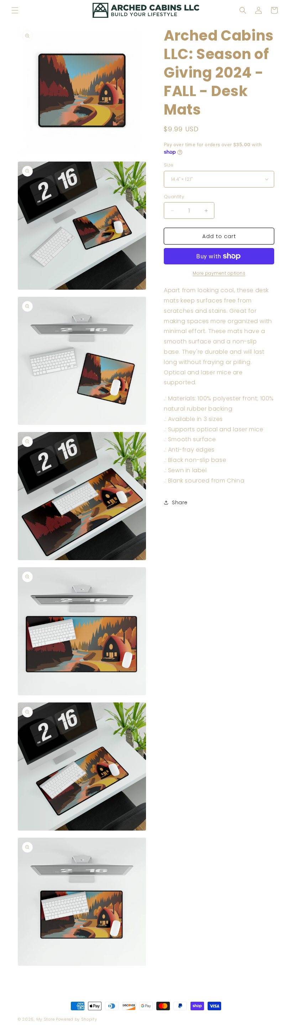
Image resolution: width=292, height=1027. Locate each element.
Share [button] (180, 502)
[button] (15, 10)
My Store (45, 1019)
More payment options (219, 273)
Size (169, 165)
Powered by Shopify (76, 1019)
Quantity (174, 196)
